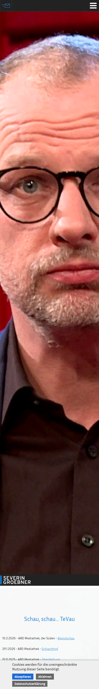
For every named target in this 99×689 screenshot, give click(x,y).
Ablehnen (45, 676)
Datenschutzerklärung (30, 684)
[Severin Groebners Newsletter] (6, 5)
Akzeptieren (23, 676)
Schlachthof (50, 649)
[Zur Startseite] (20, 580)
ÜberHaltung (51, 659)
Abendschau (66, 638)
